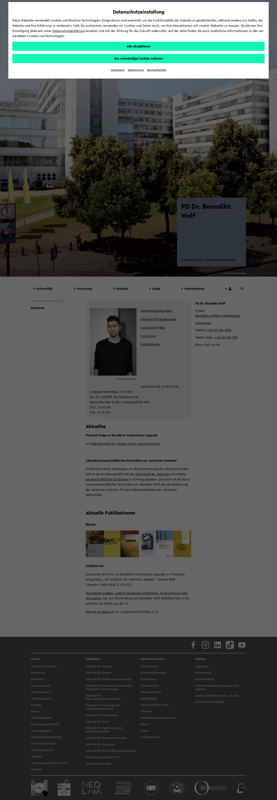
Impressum (118, 70)
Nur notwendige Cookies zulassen (138, 58)
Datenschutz (136, 70)
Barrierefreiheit (156, 70)
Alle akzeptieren (138, 46)
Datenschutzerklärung (68, 31)
